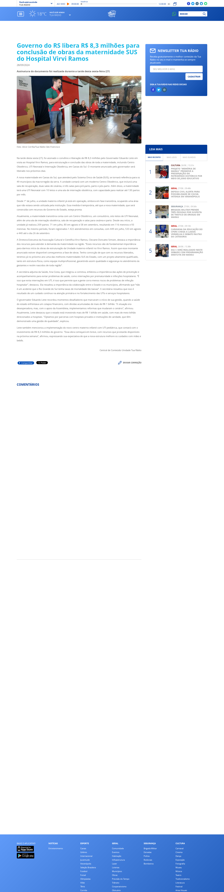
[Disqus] (79, 429)
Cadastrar (194, 76)
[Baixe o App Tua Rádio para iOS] (201, 3)
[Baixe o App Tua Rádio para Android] (205, 3)
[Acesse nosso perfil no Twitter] (192, 3)
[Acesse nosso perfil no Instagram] (197, 3)
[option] (154, 157)
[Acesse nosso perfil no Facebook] (188, 3)
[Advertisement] (112, 31)
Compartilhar (27, 363)
